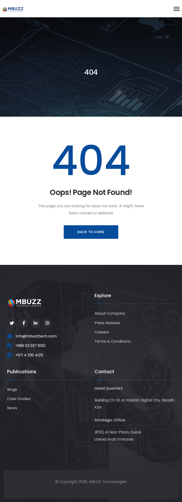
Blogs (12, 389)
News (12, 407)
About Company (110, 313)
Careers (102, 332)
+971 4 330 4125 (29, 355)
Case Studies (19, 398)
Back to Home (90, 232)
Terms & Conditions (113, 341)
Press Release (107, 322)
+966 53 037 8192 (30, 345)
